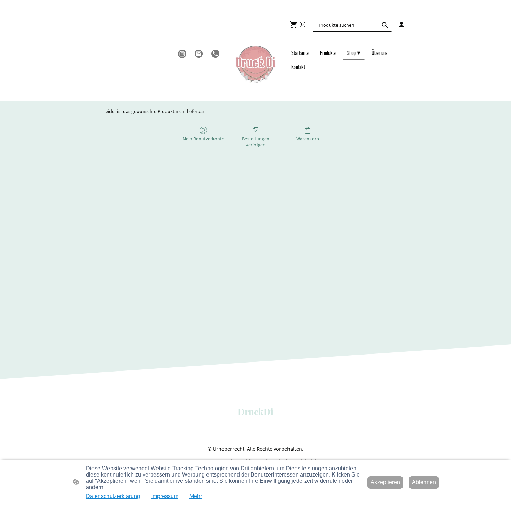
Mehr (195, 496)
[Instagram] (182, 54)
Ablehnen (424, 482)
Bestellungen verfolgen (255, 142)
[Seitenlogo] (255, 64)
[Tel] (215, 54)
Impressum (164, 496)
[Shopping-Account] (401, 25)
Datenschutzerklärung (113, 496)
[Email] (199, 54)
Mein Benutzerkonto (203, 139)
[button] (385, 25)
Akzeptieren (385, 482)
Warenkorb (307, 139)
